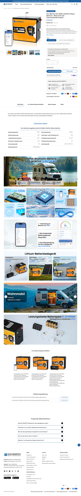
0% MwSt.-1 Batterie (51, 40)
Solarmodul (29, 461)
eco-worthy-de (10, 491)
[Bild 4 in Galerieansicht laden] (26, 52)
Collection (9, 8)
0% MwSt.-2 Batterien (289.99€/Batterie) (66, 40)
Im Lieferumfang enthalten (36, 104)
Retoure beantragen (31, 482)
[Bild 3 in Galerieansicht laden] (20, 52)
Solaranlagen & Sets (31, 465)
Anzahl (48, 59)
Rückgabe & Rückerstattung (33, 478)
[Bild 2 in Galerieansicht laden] (14, 52)
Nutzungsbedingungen (62, 491)
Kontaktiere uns (30, 474)
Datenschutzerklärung (49, 491)
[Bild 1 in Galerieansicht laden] (9, 52)
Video (43, 459)
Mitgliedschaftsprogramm (66, 459)
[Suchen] (72, 4)
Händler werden (64, 455)
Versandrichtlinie (73, 491)
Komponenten (30, 467)
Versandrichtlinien (31, 480)
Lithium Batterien (31, 457)
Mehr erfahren (51, 55)
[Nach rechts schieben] (41, 52)
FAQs (62, 104)
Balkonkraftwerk (30, 463)
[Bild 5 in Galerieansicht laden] (31, 52)
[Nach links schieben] (5, 52)
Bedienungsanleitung (47, 461)
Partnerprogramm (64, 457)
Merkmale (20, 104)
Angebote (29, 455)
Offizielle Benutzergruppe (48, 463)
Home (5, 8)
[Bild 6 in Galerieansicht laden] (37, 52)
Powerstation (29, 469)
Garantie (28, 476)
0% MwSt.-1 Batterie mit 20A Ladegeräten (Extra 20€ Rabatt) (58, 43)
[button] (49, 20)
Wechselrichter (30, 459)
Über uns (44, 455)
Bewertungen (52, 104)
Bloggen (44, 457)
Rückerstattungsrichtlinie (37, 491)
